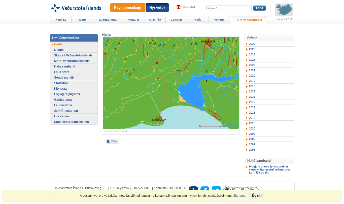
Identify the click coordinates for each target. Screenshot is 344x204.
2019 (252, 80)
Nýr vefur (157, 8)
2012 (252, 117)
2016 (252, 96)
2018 (252, 86)
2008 (252, 139)
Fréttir (58, 44)
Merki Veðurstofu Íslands (72, 61)
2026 (252, 43)
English (189, 6)
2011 (252, 123)
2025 (252, 49)
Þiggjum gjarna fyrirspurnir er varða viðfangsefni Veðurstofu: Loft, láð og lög (269, 169)
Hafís (197, 19)
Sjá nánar (240, 195)
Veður (82, 19)
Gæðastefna (63, 99)
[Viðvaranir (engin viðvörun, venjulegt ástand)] (284, 10)
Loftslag (176, 19)
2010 (252, 128)
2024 (252, 54)
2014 (252, 107)
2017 (252, 91)
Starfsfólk (61, 83)
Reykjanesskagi (127, 8)
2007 (252, 144)
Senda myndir (64, 77)
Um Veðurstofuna (249, 20)
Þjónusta (60, 88)
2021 (252, 70)
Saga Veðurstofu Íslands (71, 122)
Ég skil (257, 195)
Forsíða (61, 19)
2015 (252, 102)
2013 (252, 112)
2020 (252, 75)
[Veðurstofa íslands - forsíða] (75, 2)
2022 (252, 64)
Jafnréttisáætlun (66, 111)
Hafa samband (64, 66)
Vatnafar (133, 19)
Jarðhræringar (107, 19)
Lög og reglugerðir (67, 94)
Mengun (219, 19)
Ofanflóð (155, 19)
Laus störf (61, 72)
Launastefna (63, 105)
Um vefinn (61, 116)
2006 (252, 149)
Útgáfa (59, 50)
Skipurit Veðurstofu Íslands (73, 55)
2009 (252, 133)
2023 (252, 59)
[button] (106, 35)
